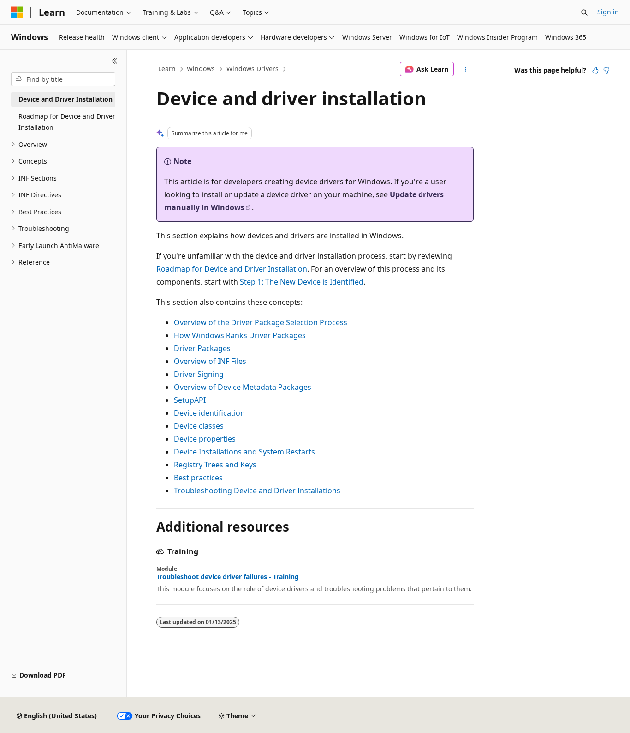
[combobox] (63, 79)
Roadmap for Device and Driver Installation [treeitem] (66, 122)
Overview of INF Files (210, 361)
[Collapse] (115, 61)
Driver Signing (199, 374)
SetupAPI (190, 400)
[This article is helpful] (595, 70)
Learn (167, 68)
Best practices (198, 478)
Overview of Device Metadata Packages (242, 387)
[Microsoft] (17, 12)
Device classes (199, 426)
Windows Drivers (252, 68)
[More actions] (466, 69)
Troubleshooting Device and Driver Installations (257, 490)
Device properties (205, 439)
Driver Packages (202, 348)
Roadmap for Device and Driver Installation (231, 269)
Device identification (209, 413)
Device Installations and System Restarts (244, 452)
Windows (201, 68)
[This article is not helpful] (606, 70)
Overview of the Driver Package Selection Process (260, 322)
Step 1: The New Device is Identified (301, 282)
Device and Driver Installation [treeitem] (65, 99)
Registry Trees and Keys (215, 465)
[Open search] (584, 12)
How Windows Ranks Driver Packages (240, 335)
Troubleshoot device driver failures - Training (227, 577)
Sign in (608, 11)
